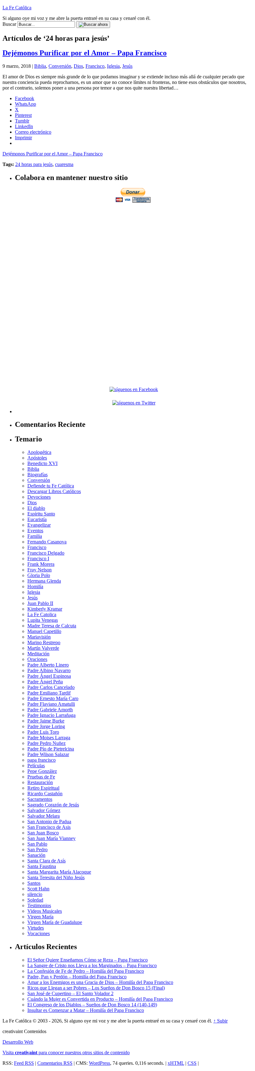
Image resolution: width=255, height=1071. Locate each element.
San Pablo (37, 844)
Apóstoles (37, 457)
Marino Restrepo (43, 642)
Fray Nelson (39, 569)
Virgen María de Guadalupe (54, 922)
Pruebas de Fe (41, 776)
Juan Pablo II (40, 603)
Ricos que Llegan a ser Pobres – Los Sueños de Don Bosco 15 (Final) (96, 987)
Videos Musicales (44, 911)
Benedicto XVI (42, 463)
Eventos (35, 530)
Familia (34, 536)
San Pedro (37, 849)
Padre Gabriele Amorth (50, 709)
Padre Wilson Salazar (48, 754)
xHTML (176, 1063)
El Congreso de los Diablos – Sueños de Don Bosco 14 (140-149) (92, 1004)
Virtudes (35, 927)
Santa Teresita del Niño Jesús (56, 877)
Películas (36, 765)
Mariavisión (39, 636)
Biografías (37, 474)
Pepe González (42, 771)
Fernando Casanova (47, 541)
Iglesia (113, 66)
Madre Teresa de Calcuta (51, 625)
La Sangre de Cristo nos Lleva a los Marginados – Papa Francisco (92, 965)
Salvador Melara (43, 816)
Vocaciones (38, 933)
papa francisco (41, 760)
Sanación (36, 855)
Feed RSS (24, 1063)
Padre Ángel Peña (45, 681)
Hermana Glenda (44, 581)
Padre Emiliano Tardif (49, 692)
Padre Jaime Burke (45, 720)
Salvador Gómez (43, 810)
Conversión (60, 66)
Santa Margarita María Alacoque (59, 872)
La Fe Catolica (41, 614)
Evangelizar (39, 525)
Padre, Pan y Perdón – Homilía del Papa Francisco (77, 976)
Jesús (127, 66)
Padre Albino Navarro (49, 670)
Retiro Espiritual (43, 788)
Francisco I (38, 558)
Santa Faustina (41, 866)
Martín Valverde (43, 648)
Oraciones (37, 659)
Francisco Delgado (45, 553)
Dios (78, 66)
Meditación (38, 653)
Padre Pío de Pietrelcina (50, 748)
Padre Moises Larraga (48, 737)
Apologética (39, 452)
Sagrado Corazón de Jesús (53, 804)
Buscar (9, 24)
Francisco (95, 66)
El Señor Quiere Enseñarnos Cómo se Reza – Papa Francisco (87, 960)
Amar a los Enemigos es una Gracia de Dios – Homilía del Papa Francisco (100, 982)
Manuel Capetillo (44, 631)
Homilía (35, 586)
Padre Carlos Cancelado (51, 687)
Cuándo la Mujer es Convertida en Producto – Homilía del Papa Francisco (100, 999)
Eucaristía (37, 519)
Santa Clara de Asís (46, 860)
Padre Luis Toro (43, 732)
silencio (34, 894)
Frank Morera (40, 564)
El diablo (36, 508)
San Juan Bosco (43, 832)
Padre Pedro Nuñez (46, 743)
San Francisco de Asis (49, 827)
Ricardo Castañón (45, 793)
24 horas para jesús (34, 164)
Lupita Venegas (42, 620)
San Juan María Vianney (51, 838)
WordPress (99, 1063)
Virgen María (40, 916)
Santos (33, 883)
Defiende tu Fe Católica (50, 485)
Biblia (40, 66)
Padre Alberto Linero (48, 664)
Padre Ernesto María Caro (52, 698)
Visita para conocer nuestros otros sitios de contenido (66, 1052)
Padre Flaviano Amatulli (51, 704)
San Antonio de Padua (49, 821)
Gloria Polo (38, 575)
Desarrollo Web (17, 1042)
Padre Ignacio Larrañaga (51, 715)
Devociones (39, 497)
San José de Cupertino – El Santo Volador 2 (70, 993)
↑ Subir (220, 1020)
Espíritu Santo (41, 513)
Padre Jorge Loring (46, 726)
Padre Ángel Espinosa (49, 676)
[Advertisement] (133, 247)
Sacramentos (39, 799)
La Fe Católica (16, 7)
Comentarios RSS (54, 1063)
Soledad (35, 900)
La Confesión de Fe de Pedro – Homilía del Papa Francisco (85, 971)
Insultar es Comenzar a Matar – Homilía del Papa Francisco (85, 1010)
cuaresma (64, 164)
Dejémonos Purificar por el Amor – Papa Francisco (84, 53)
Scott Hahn (38, 888)
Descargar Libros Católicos (54, 491)
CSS (192, 1063)
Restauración (40, 782)
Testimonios (39, 905)
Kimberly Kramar (44, 609)
